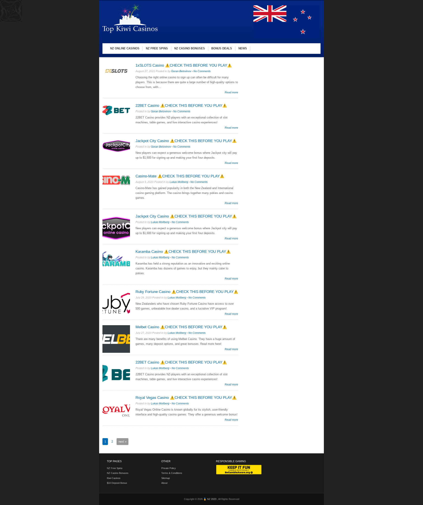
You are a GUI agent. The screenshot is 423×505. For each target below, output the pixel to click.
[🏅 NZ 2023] (130, 33)
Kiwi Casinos (114, 478)
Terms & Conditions (171, 473)
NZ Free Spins (114, 468)
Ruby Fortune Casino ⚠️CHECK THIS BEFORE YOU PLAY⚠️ (186, 292)
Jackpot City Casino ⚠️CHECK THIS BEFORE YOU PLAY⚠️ (186, 141)
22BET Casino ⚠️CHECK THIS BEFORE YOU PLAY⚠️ (181, 105)
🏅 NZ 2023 (210, 499)
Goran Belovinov (181, 71)
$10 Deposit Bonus (117, 483)
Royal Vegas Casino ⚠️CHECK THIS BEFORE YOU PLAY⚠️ (186, 398)
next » (122, 441)
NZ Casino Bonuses (117, 473)
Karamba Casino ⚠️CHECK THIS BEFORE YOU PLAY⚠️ (183, 252)
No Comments (202, 71)
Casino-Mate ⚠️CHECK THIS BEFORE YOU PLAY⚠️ (179, 176)
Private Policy (168, 468)
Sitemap (165, 478)
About (164, 483)
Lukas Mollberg (179, 182)
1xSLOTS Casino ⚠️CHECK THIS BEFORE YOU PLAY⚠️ (183, 65)
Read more (231, 92)
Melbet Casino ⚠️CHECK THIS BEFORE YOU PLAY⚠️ (181, 327)
